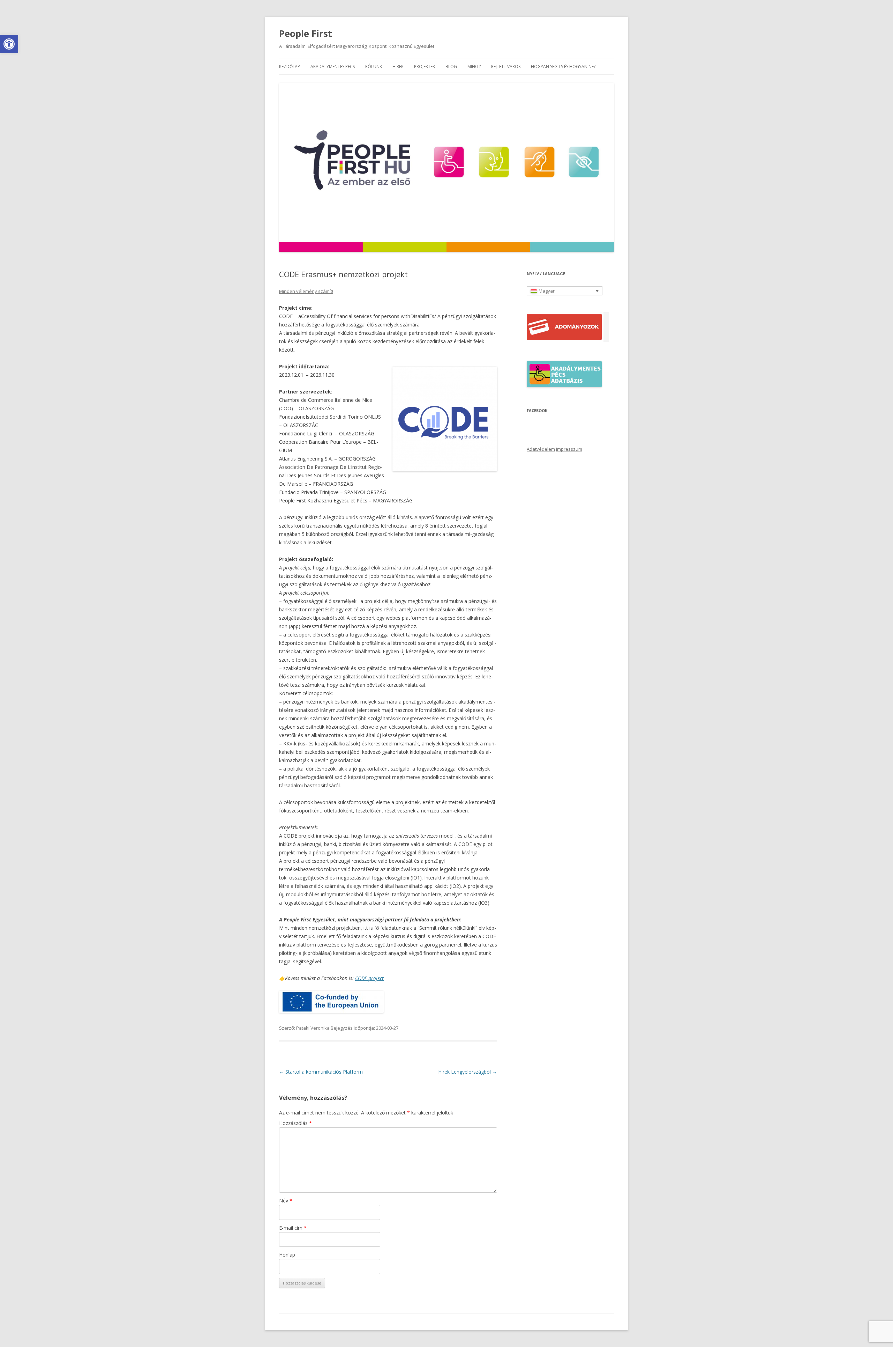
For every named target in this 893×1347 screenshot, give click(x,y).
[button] (9, 44)
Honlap (287, 1254)
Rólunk (373, 66)
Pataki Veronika (313, 1028)
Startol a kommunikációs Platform (321, 1071)
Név (285, 1200)
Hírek (398, 66)
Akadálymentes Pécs (332, 66)
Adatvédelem (541, 449)
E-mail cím (293, 1227)
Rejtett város (505, 66)
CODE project (369, 978)
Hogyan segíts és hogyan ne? (563, 66)
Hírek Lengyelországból (467, 1071)
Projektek (424, 66)
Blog (451, 66)
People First (305, 33)
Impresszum (569, 449)
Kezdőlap (289, 66)
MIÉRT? (474, 66)
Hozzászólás (295, 1123)
